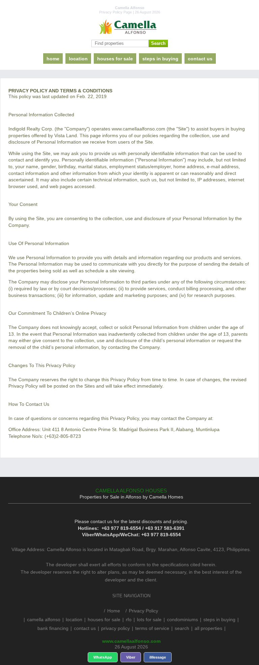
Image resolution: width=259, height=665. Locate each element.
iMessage (157, 657)
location (78, 58)
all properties (208, 628)
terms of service (152, 628)
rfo (129, 619)
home (53, 58)
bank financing (52, 628)
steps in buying (160, 58)
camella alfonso (43, 619)
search (182, 628)
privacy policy (115, 628)
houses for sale (115, 58)
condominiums (182, 619)
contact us (200, 58)
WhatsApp (102, 657)
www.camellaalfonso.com (131, 641)
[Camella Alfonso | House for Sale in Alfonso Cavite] (129, 27)
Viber (130, 657)
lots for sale (149, 619)
